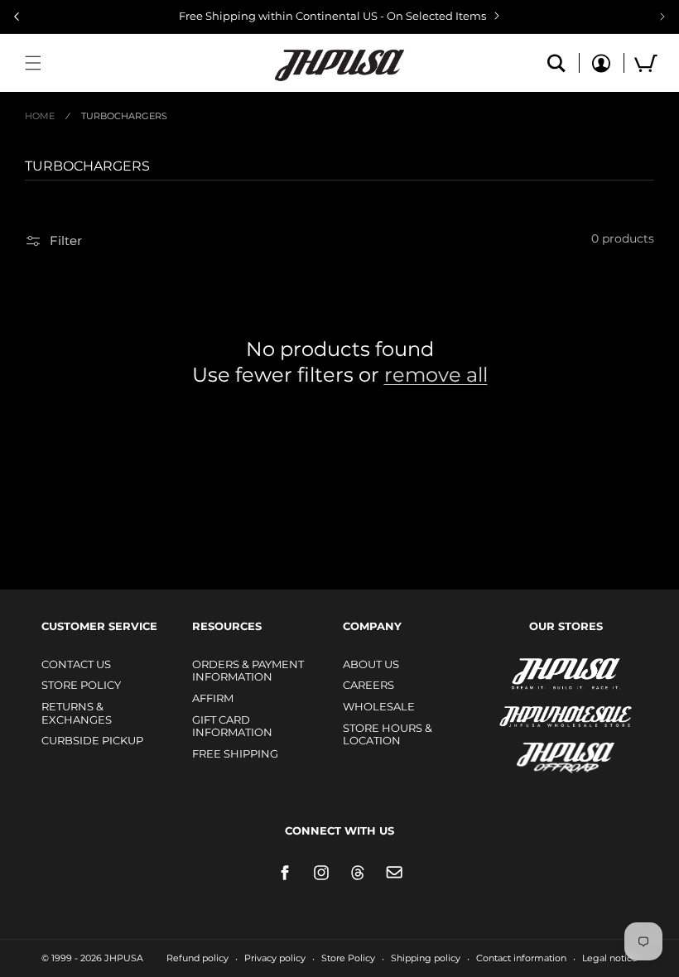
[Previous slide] (16, 16)
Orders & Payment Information (248, 670)
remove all (436, 375)
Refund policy (197, 958)
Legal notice (610, 958)
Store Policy (81, 684)
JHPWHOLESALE (530, 706)
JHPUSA (521, 672)
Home (40, 116)
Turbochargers (124, 116)
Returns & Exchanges (76, 713)
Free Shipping (235, 753)
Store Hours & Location (387, 734)
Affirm (213, 698)
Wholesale (379, 706)
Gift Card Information (232, 726)
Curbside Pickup (92, 740)
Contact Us (76, 664)
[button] (33, 63)
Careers (368, 684)
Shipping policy (425, 958)
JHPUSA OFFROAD (543, 754)
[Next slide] (662, 16)
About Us (371, 664)
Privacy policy (275, 958)
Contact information (521, 958)
